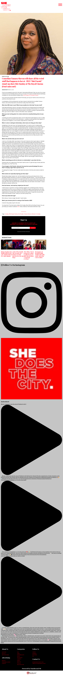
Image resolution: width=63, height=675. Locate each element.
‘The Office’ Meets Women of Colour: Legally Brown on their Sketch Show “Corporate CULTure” (29, 255)
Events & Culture (5, 76)
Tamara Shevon (27, 214)
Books (18, 656)
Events (18, 660)
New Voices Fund (5, 654)
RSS (33, 656)
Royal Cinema (14, 214)
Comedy (6, 214)
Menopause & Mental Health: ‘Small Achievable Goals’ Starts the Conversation (40, 254)
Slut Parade (20, 214)
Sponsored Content (6, 662)
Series (18, 653)
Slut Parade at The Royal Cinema (30, 95)
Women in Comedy (36, 214)
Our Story (4, 652)
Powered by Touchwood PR (31, 669)
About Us (19, 661)
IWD (10, 214)
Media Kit (3, 660)
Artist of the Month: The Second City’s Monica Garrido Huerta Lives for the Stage (18, 254)
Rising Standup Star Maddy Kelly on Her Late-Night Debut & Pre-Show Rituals (6, 254)
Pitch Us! (3, 653)
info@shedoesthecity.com (37, 662)
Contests (4, 663)
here (18, 206)
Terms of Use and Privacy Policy (39, 663)
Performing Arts (20, 654)
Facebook (34, 653)
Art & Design (19, 657)
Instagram (34, 654)
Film (18, 652)
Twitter (34, 652)
